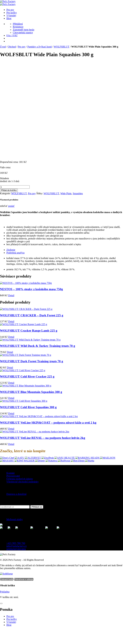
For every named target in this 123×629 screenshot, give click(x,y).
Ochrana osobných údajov (19, 478)
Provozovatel (13, 476)
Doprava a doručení (16, 494)
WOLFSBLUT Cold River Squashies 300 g (28, 407)
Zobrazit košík (6, 579)
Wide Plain (65, 193)
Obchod (12, 46)
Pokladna (4, 591)
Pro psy (21, 46)
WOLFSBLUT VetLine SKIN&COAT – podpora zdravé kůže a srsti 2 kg (48, 422)
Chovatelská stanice (23, 32)
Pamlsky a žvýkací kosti (39, 46)
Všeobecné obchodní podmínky (22, 481)
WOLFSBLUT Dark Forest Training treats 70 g (31, 361)
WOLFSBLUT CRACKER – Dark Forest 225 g (31, 315)
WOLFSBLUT (61, 46)
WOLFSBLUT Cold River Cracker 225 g (27, 376)
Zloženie (10, 249)
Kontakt (10, 473)
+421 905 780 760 (15, 543)
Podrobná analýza (15, 252)
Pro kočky (11, 619)
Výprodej (11, 622)
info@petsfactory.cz (16, 546)
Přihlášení (18, 23)
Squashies (78, 193)
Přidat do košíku (8, 190)
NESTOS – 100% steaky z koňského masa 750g (31, 289)
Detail (11, 295)
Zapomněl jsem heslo (23, 29)
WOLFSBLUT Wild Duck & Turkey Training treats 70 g (37, 345)
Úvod (3, 46)
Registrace (18, 26)
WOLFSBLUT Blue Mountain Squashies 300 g (31, 392)
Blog (8, 625)
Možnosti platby (14, 519)
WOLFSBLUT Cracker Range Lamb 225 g (28, 330)
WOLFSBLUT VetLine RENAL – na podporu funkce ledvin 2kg (42, 438)
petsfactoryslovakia (16, 549)
